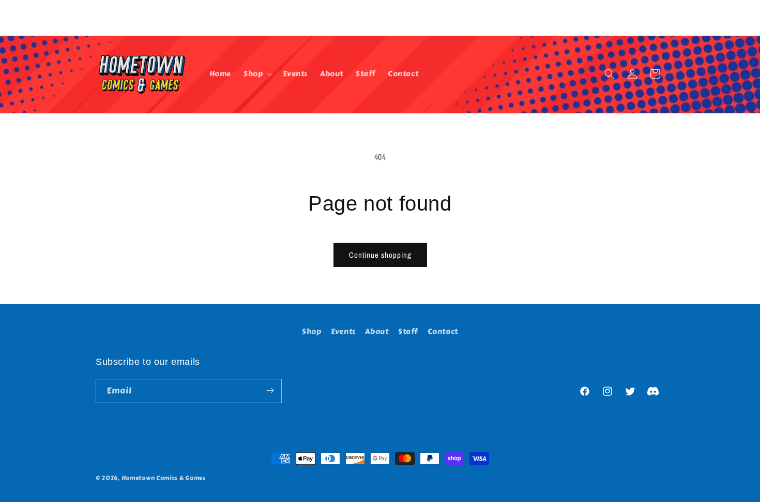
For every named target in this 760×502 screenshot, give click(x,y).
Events (343, 331)
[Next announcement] (660, 17)
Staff (408, 331)
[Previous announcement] (99, 17)
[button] (257, 74)
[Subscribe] (270, 390)
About (376, 331)
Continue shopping (380, 254)
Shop (311, 331)
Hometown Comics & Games (163, 478)
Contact (443, 331)
